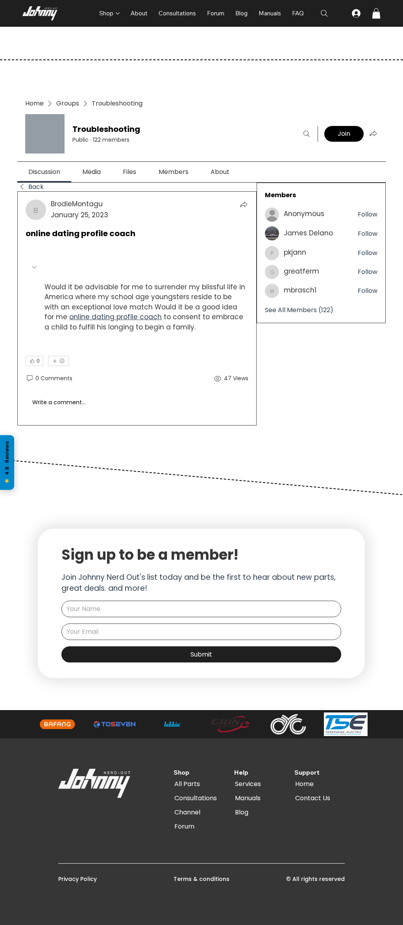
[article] (137, 308)
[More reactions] (58, 361)
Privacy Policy (77, 879)
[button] (376, 13)
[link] (44, 171)
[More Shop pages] (118, 13)
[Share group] (373, 133)
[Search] (306, 134)
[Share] (243, 204)
